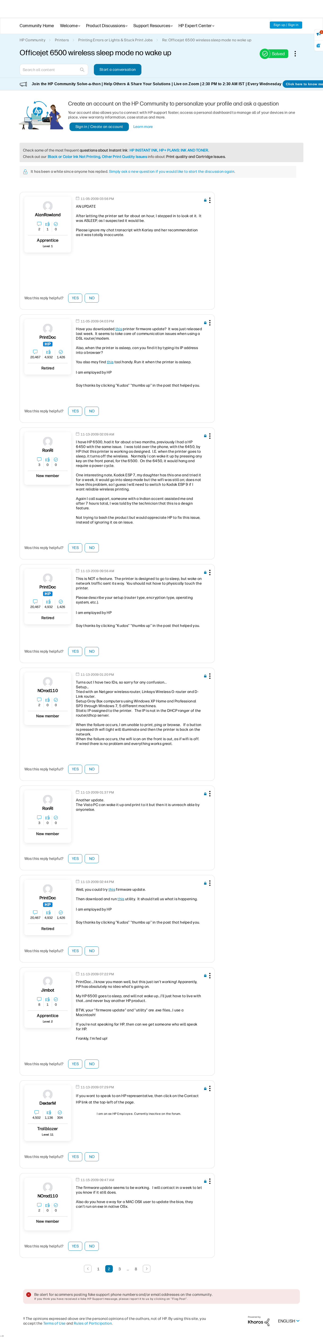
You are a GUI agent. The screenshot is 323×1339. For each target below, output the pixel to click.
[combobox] (54, 69)
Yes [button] (75, 298)
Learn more (143, 126)
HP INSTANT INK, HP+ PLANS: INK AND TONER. (169, 150)
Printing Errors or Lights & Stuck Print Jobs (115, 40)
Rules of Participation (93, 1323)
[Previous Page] (88, 1268)
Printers (62, 40)
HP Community (32, 40)
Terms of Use (54, 1323)
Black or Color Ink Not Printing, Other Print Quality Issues (97, 156)
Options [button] (298, 53)
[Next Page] (146, 1268)
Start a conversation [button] (118, 69)
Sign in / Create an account (99, 126)
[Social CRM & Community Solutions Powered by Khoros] (258, 1321)
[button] (209, 201)
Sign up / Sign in (286, 25)
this (118, 329)
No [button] (92, 298)
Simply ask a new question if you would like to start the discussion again (171, 171)
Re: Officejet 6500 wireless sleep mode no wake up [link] (207, 40)
